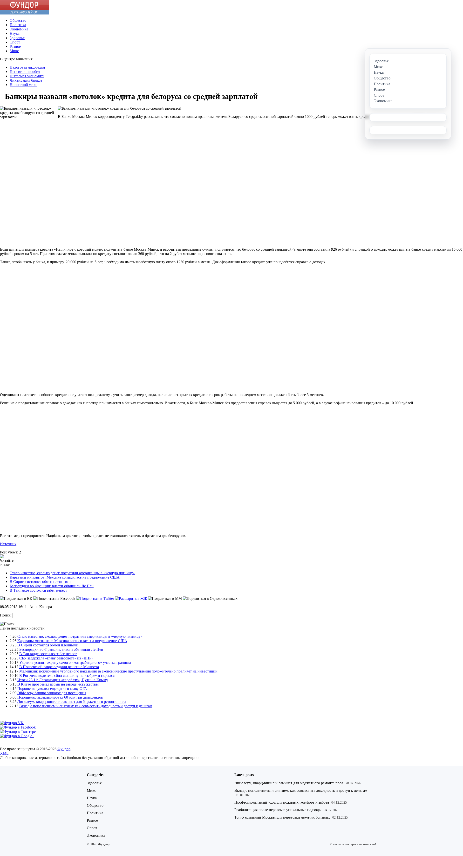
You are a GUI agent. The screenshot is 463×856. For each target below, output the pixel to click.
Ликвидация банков (26, 80)
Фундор (63, 749)
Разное (15, 46)
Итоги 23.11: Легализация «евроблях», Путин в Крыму (62, 680)
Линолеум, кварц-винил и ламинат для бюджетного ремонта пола (71, 702)
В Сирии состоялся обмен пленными (40, 582)
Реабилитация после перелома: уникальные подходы (277, 810)
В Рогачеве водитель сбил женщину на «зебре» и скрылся (67, 675)
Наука (15, 33)
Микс (14, 51)
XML (4, 753)
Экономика (19, 29)
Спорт (15, 42)
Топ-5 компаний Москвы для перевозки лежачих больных (282, 817)
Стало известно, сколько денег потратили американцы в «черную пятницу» (72, 573)
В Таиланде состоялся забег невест (38, 590)
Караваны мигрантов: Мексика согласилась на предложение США (65, 577)
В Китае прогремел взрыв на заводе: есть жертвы (58, 684)
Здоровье (17, 38)
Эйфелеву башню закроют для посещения (51, 693)
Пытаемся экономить (27, 76)
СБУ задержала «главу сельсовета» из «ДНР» (56, 658)
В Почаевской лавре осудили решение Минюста (59, 667)
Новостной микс (23, 85)
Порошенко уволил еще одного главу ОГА (52, 688)
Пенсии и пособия (25, 72)
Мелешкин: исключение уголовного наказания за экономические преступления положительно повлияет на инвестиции (118, 671)
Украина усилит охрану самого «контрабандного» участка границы (75, 662)
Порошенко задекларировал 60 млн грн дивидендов (60, 697)
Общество (18, 20)
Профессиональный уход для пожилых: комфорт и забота (281, 802)
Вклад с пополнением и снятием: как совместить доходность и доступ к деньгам (85, 706)
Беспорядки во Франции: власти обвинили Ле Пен (52, 586)
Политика (18, 25)
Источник (8, 544)
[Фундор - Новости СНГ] (24, 13)
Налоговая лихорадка (27, 67)
